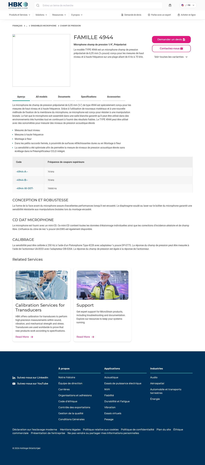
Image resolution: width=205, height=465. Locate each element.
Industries (156, 368)
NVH (107, 389)
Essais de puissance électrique (122, 383)
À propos (64, 368)
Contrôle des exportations (74, 407)
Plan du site (164, 429)
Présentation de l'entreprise (48, 433)
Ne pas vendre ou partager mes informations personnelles (103, 433)
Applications (112, 368)
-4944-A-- (22, 171)
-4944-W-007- (24, 188)
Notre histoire (66, 377)
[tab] (21, 97)
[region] (102, 177)
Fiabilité (109, 395)
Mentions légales (70, 429)
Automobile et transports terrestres (165, 391)
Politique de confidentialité (137, 429)
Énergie (155, 399)
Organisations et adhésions (75, 395)
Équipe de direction (70, 383)
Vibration (110, 407)
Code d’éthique (67, 401)
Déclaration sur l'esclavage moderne (34, 429)
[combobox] (98, 5)
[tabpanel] (102, 130)
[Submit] (37, 5)
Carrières (64, 389)
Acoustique (111, 377)
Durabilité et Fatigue (117, 401)
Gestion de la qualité (70, 413)
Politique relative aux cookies (101, 429)
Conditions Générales (71, 419)
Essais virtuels (112, 413)
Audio (153, 377)
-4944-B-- (22, 180)
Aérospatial (157, 383)
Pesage (108, 419)
